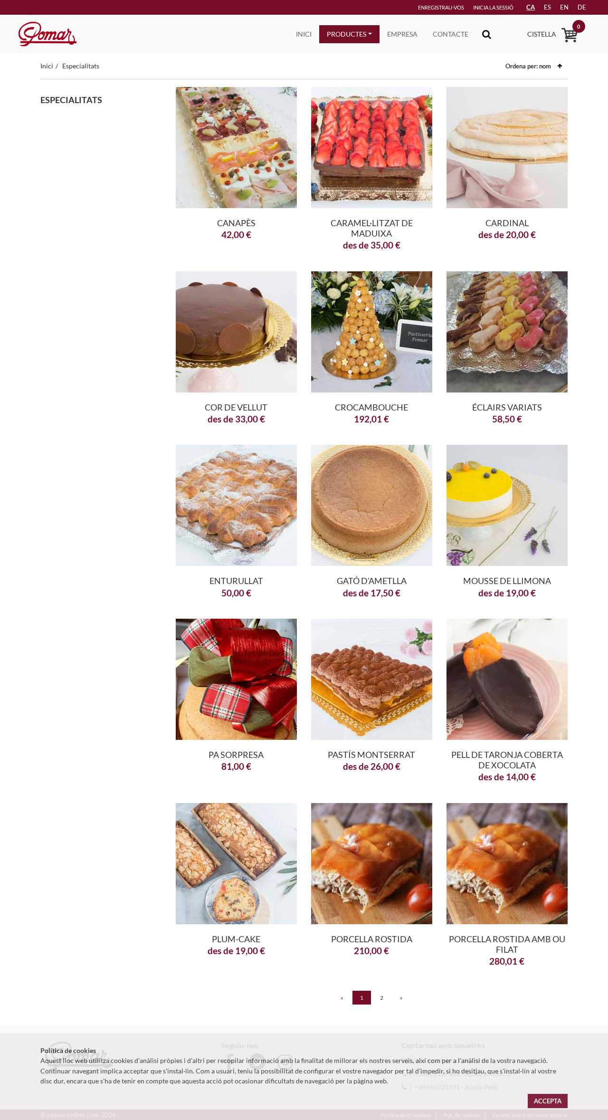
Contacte (450, 34)
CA (530, 7)
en (564, 7)
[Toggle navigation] (486, 34)
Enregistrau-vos (441, 7)
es (547, 7)
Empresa (402, 34)
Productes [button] (346, 34)
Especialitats (80, 66)
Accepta (547, 1101)
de (582, 7)
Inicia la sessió (493, 7)
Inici (304, 34)
